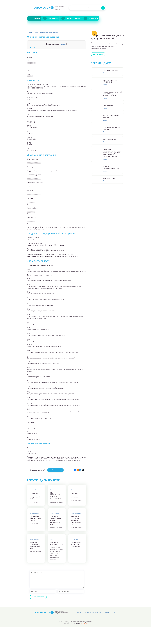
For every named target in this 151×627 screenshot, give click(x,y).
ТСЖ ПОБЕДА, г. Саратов (111, 70)
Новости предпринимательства (111, 167)
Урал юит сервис (109, 178)
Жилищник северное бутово (56, 543)
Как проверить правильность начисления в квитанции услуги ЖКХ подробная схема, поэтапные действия (112, 152)
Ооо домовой (108, 105)
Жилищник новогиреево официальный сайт (35, 545)
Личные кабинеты (73, 18)
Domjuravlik (43, 8)
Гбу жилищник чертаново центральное (76, 544)
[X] (83, 470)
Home (30, 32)
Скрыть (63, 44)
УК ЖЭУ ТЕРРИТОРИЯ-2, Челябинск (111, 116)
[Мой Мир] (80, 470)
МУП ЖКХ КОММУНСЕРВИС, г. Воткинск (112, 128)
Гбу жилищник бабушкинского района (35, 518)
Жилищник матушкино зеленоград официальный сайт (76, 520)
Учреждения (53, 18)
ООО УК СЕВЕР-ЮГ (109, 139)
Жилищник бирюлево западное (75, 495)
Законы (37, 18)
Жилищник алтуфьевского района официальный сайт (55, 520)
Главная (79, 612)
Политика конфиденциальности (92, 612)
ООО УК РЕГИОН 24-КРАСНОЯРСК (110, 81)
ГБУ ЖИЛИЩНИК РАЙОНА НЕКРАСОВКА (55, 496)
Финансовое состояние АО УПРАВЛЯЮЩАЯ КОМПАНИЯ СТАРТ (112, 94)
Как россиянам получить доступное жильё (107, 37)
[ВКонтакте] (75, 470)
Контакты (107, 612)
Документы (93, 18)
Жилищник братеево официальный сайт (35, 496)
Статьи (114, 612)
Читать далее (98, 54)
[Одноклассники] (78, 470)
